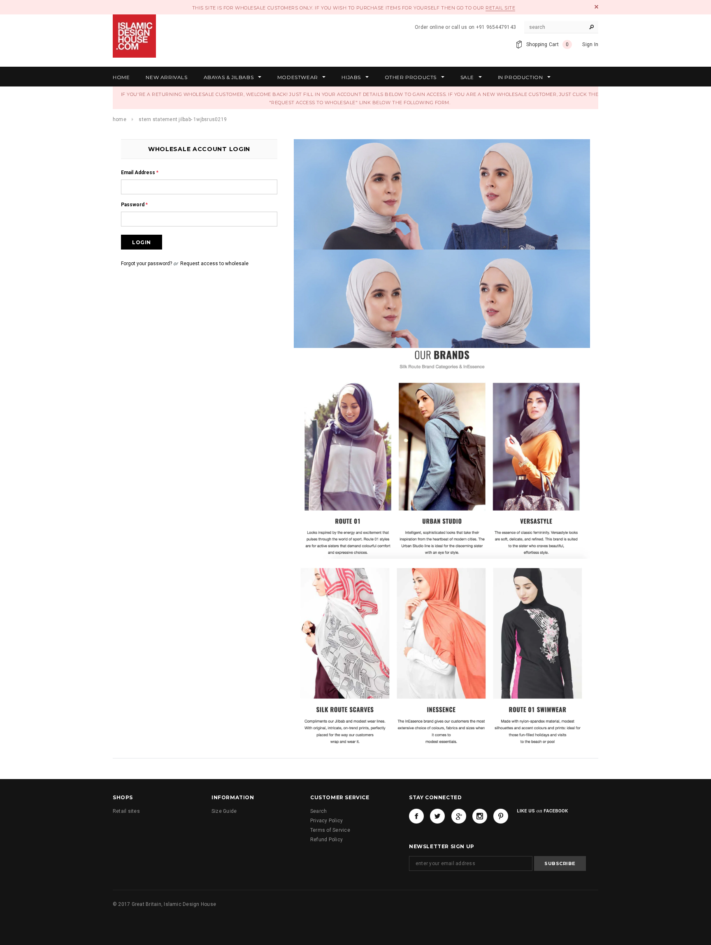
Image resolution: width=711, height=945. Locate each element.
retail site (500, 8)
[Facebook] (416, 816)
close (596, 7)
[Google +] (458, 816)
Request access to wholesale (214, 263)
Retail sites (126, 811)
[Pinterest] (500, 816)
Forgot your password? (146, 263)
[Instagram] (479, 816)
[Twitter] (437, 816)
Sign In (590, 44)
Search (318, 811)
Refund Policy (326, 839)
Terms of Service (330, 830)
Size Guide (224, 811)
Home (119, 119)
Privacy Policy (326, 821)
